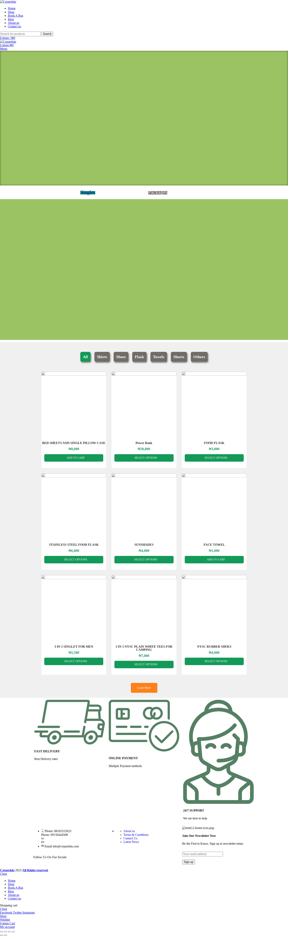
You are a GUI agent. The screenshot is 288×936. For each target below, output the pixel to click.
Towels (158, 357)
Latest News (131, 841)
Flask (139, 357)
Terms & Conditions (136, 834)
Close (3, 873)
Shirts (102, 357)
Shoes (121, 357)
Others (199, 357)
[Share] (5, 931)
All (85, 357)
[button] (4, 118)
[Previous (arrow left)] (1, 935)
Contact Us (130, 838)
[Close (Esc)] (1, 931)
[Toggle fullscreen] (9, 931)
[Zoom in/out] (13, 931)
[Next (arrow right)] (5, 935)
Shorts (178, 357)
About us (129, 831)
